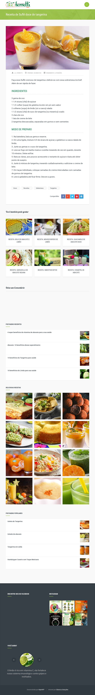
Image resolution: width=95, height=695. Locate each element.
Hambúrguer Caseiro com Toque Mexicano (23, 559)
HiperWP (41, 689)
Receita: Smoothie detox (47, 270)
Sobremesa (39, 188)
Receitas (26, 188)
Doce (15, 188)
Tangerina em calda (15, 547)
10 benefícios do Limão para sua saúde (22, 370)
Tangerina (53, 188)
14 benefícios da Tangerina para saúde (22, 358)
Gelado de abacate (14, 534)
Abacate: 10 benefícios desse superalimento (24, 345)
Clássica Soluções (62, 689)
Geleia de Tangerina (15, 521)
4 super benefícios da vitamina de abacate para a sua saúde (30, 332)
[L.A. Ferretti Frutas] (47, 4)
